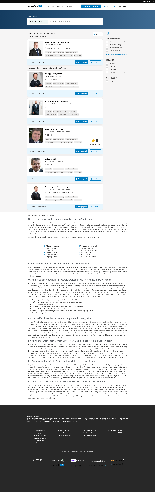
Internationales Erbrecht (60, 111)
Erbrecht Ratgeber (54, 6)
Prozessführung (65, 87)
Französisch (113, 69)
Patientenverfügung (52, 55)
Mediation (73, 111)
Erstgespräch (82, 62)
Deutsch (112, 63)
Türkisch (112, 72)
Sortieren (99, 34)
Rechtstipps (71, 6)
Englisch (112, 66)
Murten (32, 21)
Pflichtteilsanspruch (66, 55)
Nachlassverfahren (71, 52)
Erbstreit (41, 21)
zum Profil (96, 62)
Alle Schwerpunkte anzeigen (115, 54)
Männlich (112, 81)
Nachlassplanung (58, 52)
